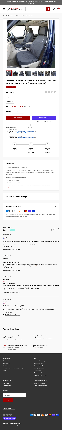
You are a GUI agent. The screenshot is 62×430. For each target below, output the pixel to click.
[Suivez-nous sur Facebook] (4, 415)
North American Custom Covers (13, 90)
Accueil (5, 15)
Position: (10, 98)
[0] (57, 9)
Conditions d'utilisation (39, 383)
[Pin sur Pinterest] (49, 92)
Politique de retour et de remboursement (13, 368)
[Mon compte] (54, 9)
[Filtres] (53, 229)
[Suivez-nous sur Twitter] (7, 415)
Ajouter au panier (18, 117)
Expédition (6, 365)
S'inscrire (8, 400)
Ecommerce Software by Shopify (10, 425)
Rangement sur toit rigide (40, 361)
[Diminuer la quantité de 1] (13, 111)
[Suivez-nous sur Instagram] (10, 415)
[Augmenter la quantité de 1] (22, 111)
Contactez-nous (7, 385)
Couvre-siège (37, 370)
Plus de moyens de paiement (44, 121)
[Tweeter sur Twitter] (52, 92)
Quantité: (8, 111)
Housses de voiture (39, 368)
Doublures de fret (38, 365)
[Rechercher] (48, 9)
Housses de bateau (39, 373)
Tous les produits (12, 15)
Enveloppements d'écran (40, 375)
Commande (6, 361)
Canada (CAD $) (7, 408)
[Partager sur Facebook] (46, 92)
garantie (5, 370)
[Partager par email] (55, 92)
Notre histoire (6, 383)
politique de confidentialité (40, 385)
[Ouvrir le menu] (4, 9)
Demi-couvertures (38, 363)
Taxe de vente (6, 363)
